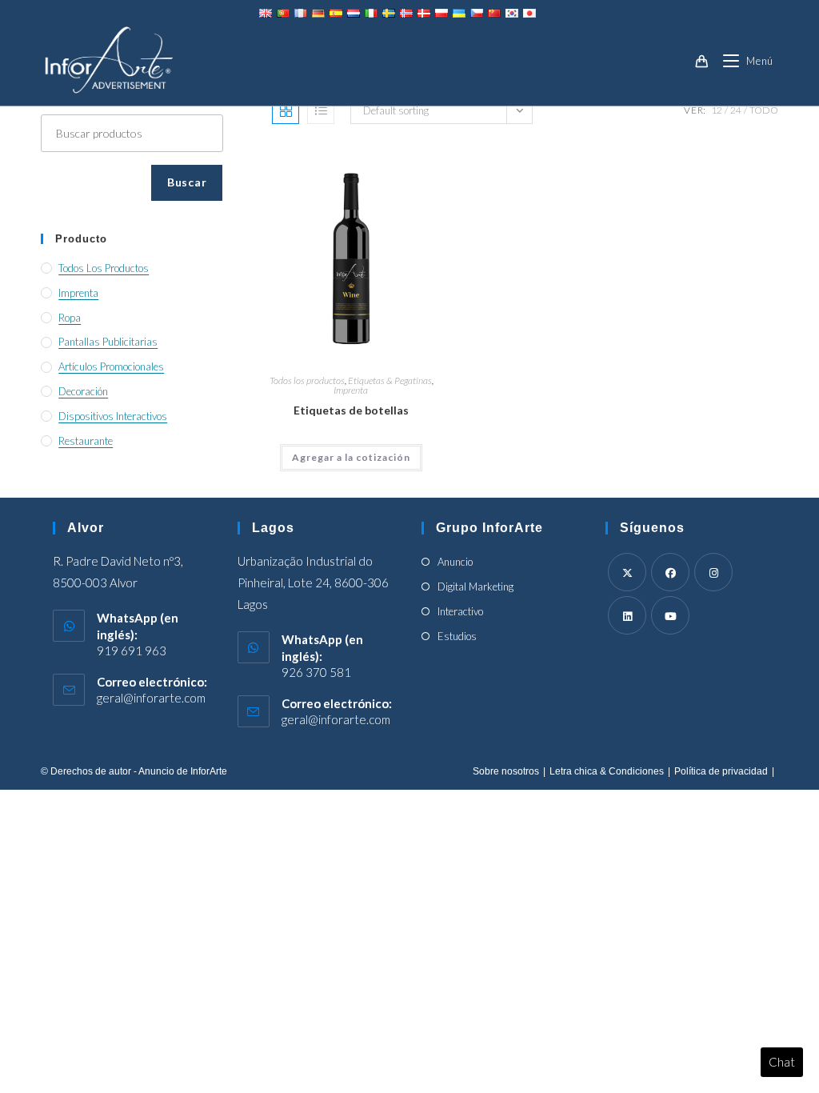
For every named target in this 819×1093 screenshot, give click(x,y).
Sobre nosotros (506, 771)
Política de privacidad (721, 771)
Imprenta (351, 390)
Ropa (69, 317)
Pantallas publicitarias (108, 341)
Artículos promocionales (111, 366)
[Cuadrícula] (285, 110)
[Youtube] (670, 615)
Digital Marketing (475, 586)
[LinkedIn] (627, 615)
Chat (782, 1062)
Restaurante (85, 440)
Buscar (186, 182)
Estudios (457, 636)
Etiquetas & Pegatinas (390, 380)
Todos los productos (307, 380)
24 (735, 110)
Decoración (83, 391)
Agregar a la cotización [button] (351, 457)
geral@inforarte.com (151, 698)
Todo (763, 110)
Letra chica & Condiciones (606, 771)
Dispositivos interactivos (112, 416)
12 (716, 110)
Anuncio (455, 561)
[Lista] (320, 110)
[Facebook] (670, 572)
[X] (627, 572)
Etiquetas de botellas (351, 410)
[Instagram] (713, 572)
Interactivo (460, 611)
